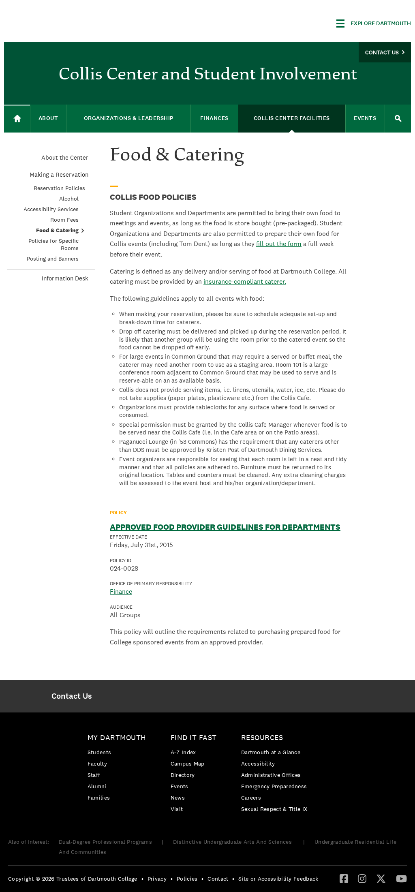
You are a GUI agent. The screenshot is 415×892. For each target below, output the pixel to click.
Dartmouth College (68, 22)
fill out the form (279, 244)
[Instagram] (362, 878)
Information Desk (65, 278)
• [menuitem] (142, 878)
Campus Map (188, 763)
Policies (187, 878)
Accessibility (258, 763)
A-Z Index (183, 752)
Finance (121, 591)
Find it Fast (194, 737)
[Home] (17, 119)
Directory (183, 775)
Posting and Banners (53, 258)
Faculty (97, 763)
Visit (177, 809)
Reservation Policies (59, 188)
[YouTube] (401, 878)
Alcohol (69, 198)
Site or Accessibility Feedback (278, 878)
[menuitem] (72, 696)
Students (99, 752)
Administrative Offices (271, 775)
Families (99, 797)
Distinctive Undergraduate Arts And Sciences (233, 841)
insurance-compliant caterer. (244, 281)
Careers (251, 797)
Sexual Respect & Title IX (274, 809)
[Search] (398, 118)
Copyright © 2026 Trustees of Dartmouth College (72, 878)
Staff (94, 775)
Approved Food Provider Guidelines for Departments (225, 527)
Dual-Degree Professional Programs (105, 841)
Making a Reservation (59, 174)
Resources (262, 737)
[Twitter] (381, 878)
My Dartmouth (117, 737)
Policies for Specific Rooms (53, 244)
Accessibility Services (51, 209)
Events (179, 786)
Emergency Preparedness (274, 786)
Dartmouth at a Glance (270, 752)
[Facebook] (344, 878)
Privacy (157, 878)
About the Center (64, 157)
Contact (218, 878)
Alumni (97, 786)
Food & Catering (57, 230)
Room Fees (64, 219)
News (178, 797)
